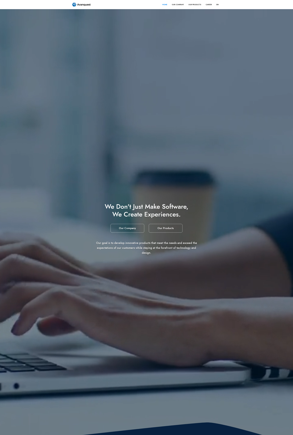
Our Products (165, 228)
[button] (217, 4)
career (209, 4)
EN (217, 4)
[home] (81, 4)
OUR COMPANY (178, 4)
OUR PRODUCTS (194, 4)
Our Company (127, 228)
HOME (164, 4)
